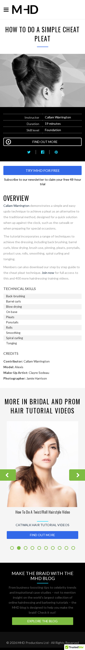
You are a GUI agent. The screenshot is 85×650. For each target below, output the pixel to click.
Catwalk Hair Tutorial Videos (42, 525)
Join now (48, 273)
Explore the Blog (42, 621)
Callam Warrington (16, 206)
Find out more (42, 535)
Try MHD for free (43, 170)
